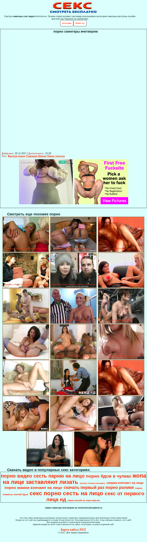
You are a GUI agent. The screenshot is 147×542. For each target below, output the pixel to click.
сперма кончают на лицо (124, 483)
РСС (83, 529)
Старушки (31, 156)
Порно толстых (56, 156)
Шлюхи (42, 156)
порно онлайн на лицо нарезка (84, 500)
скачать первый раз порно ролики (99, 487)
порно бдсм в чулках (108, 476)
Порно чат (80, 23)
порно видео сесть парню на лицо (43, 476)
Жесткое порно (16, 156)
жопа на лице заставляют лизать (74, 479)
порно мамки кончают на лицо (33, 487)
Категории (66, 23)
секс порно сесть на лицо (66, 493)
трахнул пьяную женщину (92, 483)
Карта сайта (69, 529)
